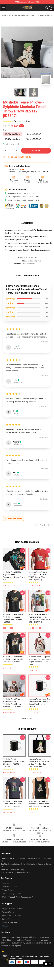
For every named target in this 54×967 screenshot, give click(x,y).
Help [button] (49, 964)
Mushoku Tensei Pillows (31, 261)
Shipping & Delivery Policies (12, 909)
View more (27, 719)
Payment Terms (8, 912)
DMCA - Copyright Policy (11, 894)
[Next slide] (49, 52)
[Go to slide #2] (34, 92)
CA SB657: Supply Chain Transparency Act (18, 897)
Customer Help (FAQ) (10, 922)
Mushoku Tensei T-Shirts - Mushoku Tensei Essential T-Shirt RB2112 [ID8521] (14, 659)
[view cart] (50, 7)
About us (5, 883)
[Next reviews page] (48, 525)
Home (3, 15)
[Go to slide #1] (20, 92)
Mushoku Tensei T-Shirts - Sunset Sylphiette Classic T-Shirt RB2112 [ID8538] (13, 803)
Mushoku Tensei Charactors (21, 15)
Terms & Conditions (9, 887)
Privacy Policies (8, 890)
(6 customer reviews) (22, 121)
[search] (46, 7)
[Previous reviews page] (36, 525)
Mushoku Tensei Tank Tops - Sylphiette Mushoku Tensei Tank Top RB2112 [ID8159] (39, 803)
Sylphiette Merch (44, 15)
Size (4, 130)
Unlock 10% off (5, 956)
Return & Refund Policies (11, 915)
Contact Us (6, 919)
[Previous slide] (5, 52)
